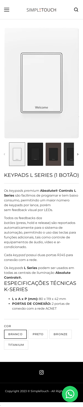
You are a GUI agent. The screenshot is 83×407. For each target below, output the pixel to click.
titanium (16, 345)
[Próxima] (78, 154)
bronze (60, 334)
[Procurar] (76, 9)
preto (38, 334)
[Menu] (6, 9)
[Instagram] (41, 372)
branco (15, 334)
